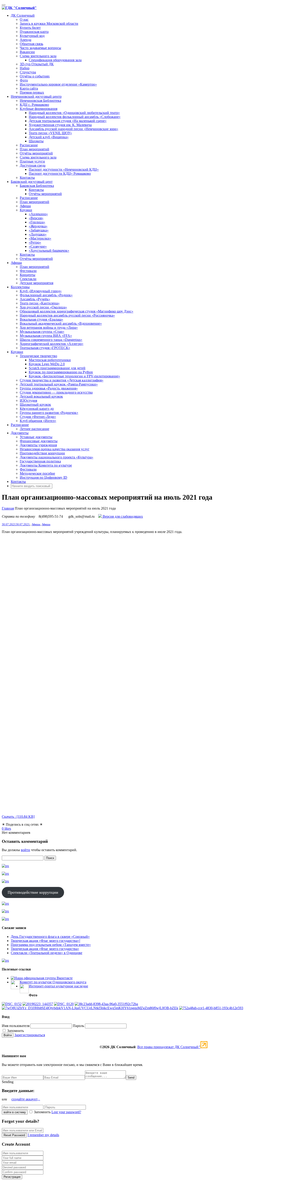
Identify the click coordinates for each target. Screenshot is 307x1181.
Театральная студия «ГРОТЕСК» (45, 348)
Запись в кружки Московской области (49, 23)
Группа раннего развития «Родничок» (49, 413)
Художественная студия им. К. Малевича (60, 125)
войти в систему (15, 1112)
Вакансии (27, 52)
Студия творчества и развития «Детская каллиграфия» (61, 380)
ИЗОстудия (28, 400)
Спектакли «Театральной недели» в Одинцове (46, 953)
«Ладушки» (38, 234)
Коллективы (20, 287)
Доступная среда (32, 165)
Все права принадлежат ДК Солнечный (168, 1047)
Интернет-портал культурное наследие (58, 986)
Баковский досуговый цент (32, 182)
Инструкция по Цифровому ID (43, 477)
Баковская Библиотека (37, 186)
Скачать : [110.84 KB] (18, 816)
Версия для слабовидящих (122, 516)
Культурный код (32, 36)
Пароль (78, 1026)
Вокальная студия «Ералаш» (41, 319)
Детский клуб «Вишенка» (49, 137)
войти (25, 850)
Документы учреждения (38, 445)
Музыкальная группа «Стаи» (42, 331)
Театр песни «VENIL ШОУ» (50, 133)
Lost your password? (66, 1112)
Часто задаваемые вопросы (40, 48)
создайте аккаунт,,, (25, 1099)
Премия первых (32, 92)
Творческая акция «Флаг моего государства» (45, 949)
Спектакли (28, 279)
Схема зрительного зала (38, 56)
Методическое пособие (37, 473)
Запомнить (15, 1031)
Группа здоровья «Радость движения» (49, 388)
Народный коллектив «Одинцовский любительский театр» (74, 113)
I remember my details (43, 1135)
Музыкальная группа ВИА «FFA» (46, 336)
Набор (24, 68)
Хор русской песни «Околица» (43, 307)
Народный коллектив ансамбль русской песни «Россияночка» (67, 315)
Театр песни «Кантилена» (40, 303)
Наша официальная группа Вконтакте (43, 978)
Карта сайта (29, 88)
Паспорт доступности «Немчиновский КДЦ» (64, 169)
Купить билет (30, 27)
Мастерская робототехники (50, 360)
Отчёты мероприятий (36, 153)
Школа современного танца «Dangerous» (51, 340)
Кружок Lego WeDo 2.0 (47, 364)
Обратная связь (31, 44)
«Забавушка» (39, 230)
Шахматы (36, 141)
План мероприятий (34, 149)
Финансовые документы (39, 441)
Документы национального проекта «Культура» (56, 457)
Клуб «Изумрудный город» (41, 291)
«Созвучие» (38, 246)
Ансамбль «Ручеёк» (35, 299)
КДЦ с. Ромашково (34, 105)
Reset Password (14, 1135)
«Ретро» (35, 242)
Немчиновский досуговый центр (36, 96)
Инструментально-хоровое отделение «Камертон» (58, 84)
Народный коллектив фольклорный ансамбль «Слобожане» (74, 117)
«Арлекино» (38, 214)
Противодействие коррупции (42, 453)
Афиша (25, 206)
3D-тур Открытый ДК (37, 64)
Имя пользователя (15, 1026)
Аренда (25, 40)
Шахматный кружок (35, 404)
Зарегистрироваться (29, 1035)
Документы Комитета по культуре (46, 465)
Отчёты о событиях (35, 76)
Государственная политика (40, 461)
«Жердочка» (38, 226)
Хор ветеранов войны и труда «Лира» (49, 327)
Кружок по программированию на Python (61, 372)
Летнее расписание (34, 429)
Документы (20, 433)
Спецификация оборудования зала (55, 60)
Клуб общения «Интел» (38, 421)
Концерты (27, 275)
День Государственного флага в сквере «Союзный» (50, 936)
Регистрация (12, 1177)
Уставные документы (36, 437)
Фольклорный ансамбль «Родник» (46, 295)
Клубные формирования (38, 109)
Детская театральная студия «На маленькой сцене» (68, 121)
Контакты (27, 177)
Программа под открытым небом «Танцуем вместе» (51, 945)
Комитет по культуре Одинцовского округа (53, 982)
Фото (24, 80)
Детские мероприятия (36, 283)
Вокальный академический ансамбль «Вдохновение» (61, 323)
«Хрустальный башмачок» (49, 250)
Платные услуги (32, 161)
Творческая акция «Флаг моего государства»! (45, 941)
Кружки (26, 210)
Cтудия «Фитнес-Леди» (38, 417)
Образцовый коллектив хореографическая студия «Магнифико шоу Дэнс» (76, 311)
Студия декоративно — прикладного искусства (56, 392)
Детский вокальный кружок (41, 396)
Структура (28, 72)
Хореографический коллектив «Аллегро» (51, 344)
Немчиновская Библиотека (40, 100)
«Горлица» (37, 222)
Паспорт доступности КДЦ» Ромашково (60, 173)
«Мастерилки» (40, 238)
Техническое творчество (38, 356)
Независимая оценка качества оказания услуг (54, 449)
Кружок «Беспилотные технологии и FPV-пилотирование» (74, 376)
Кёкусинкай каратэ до (37, 408)
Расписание (29, 145)
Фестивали (28, 271)
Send (131, 1077)
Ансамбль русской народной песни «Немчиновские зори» (73, 129)
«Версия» (36, 218)
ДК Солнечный (23, 15)
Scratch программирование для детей (57, 368)
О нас (24, 19)
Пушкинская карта (34, 32)
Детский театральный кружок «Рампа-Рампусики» (59, 384)
